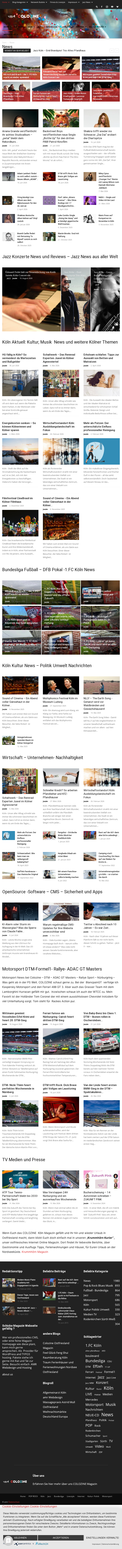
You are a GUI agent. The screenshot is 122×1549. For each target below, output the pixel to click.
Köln (30, 27)
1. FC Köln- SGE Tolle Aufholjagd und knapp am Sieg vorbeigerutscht (59, 644)
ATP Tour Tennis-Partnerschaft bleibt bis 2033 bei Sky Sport (19, 1196)
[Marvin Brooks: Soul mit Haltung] (49, 236)
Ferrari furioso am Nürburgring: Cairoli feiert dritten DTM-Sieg (65, 50)
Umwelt (89, 1446)
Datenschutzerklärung (110, 1544)
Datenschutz (14, 1502)
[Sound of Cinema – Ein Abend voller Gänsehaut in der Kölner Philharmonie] (61, 526)
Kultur (89, 1388)
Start (4, 42)
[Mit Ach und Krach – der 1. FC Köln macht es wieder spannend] (21, 68)
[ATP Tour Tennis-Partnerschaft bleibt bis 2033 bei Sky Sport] (20, 1179)
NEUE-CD (92, 1415)
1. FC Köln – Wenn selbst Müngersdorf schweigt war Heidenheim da (99, 594)
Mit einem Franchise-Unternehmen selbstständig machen (68, 874)
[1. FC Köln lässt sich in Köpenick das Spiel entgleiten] (21, 618)
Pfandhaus (91, 1420)
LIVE (88, 1394)
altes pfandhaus (92, 1350)
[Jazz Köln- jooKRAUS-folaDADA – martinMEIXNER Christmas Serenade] (106, 92)
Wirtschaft (91, 1452)
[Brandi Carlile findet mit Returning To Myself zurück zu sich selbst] (8, 236)
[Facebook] (101, 6)
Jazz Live (111, 1377)
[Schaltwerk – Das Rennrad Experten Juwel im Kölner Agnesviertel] (61, 383)
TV (111, 1441)
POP (88, 1425)
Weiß (108, 1447)
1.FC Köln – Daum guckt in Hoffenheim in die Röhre (68, 1296)
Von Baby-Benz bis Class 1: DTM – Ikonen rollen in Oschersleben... (100, 1017)
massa (97, 1394)
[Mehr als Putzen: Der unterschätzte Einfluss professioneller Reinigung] (102, 451)
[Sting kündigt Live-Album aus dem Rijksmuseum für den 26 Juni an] (8, 200)
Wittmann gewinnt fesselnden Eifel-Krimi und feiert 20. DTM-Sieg (18, 1017)
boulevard (92, 1356)
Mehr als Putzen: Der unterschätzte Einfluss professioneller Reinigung (99, 426)
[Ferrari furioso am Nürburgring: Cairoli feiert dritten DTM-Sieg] (46, 92)
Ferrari (89, 1372)
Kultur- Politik (96, 27)
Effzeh (98, 1366)
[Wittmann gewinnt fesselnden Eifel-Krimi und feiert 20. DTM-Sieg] (101, 68)
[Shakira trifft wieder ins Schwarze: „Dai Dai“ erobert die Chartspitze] (102, 118)
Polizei (111, 1420)
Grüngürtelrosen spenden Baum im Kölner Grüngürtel (25, 740)
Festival (99, 1372)
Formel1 (109, 1372)
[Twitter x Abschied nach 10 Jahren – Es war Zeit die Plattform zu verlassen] (102, 912)
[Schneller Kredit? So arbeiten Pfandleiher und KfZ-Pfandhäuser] (61, 777)
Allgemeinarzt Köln (54, 1392)
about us (7, 1374)
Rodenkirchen (93, 1430)
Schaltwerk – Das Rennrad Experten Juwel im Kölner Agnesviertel (59, 358)
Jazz (39, 27)
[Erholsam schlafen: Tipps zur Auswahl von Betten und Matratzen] (102, 383)
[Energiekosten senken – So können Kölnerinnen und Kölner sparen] (20, 451)
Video (99, 1446)
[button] (97, 6)
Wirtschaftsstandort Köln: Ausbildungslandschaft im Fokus (59, 426)
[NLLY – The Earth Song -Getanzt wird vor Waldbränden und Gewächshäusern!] (102, 685)
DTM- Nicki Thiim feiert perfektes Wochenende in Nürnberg (18, 1088)
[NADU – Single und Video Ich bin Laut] (90, 200)
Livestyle (66, 27)
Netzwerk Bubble (38, 2)
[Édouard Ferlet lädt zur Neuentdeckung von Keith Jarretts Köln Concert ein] (61, 66)
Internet (80, 27)
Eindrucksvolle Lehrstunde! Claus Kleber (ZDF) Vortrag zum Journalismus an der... (67, 1314)
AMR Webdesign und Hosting (19, 1365)
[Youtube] (112, 6)
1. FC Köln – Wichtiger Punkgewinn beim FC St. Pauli (97, 619)
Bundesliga (51, 27)
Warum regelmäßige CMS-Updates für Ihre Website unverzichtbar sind (58, 928)
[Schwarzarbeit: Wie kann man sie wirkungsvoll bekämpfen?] (8, 856)
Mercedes (91, 1399)
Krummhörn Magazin (35, 1251)
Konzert (102, 1382)
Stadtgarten (91, 1441)
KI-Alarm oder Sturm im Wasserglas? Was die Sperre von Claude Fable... (19, 928)
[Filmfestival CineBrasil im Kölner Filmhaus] (20, 523)
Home (4, 2)
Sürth (103, 1441)
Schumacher (93, 1436)
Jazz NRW (89, 1383)
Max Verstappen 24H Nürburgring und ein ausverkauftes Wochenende (59, 1196)
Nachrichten (94, 1409)
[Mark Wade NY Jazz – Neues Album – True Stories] (8, 1311)
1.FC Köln (93, 1345)
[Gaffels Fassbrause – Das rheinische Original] (8, 874)
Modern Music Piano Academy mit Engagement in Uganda (27, 1283)
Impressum (72, 2)
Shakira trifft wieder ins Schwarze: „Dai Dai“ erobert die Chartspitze (100, 135)
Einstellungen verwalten (102, 1537)
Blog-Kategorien (19, 2)
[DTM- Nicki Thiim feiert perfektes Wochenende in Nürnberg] (20, 1113)
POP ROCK (18, 27)
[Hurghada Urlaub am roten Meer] (49, 856)
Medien (108, 1394)
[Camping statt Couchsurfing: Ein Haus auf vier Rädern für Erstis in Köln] (90, 856)
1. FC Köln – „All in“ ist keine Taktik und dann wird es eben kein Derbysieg (100, 644)
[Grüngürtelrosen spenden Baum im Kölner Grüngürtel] (8, 740)
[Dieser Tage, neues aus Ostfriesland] (8, 1298)
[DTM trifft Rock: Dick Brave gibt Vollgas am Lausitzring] (49, 176)
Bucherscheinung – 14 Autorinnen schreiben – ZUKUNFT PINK (97, 1196)
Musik (111, 1404)
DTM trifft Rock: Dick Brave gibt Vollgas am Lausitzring (68, 176)
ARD (103, 1351)
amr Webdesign (52, 1397)
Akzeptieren (61, 1537)
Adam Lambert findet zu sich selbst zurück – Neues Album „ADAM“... (27, 176)
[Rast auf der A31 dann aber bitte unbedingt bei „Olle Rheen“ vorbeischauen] (90, 835)
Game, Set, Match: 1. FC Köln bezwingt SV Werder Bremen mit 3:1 (21, 644)
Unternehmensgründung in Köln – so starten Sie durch (109, 874)
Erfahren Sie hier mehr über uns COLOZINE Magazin (65, 1484)
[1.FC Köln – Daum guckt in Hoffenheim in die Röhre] (49, 1295)
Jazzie (4, 145)
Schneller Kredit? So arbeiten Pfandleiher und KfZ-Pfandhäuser (60, 794)
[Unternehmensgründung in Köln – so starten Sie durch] (90, 874)
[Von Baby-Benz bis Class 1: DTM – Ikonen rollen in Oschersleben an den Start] (102, 1041)
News (107, 1414)
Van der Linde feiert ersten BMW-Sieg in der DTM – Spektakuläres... (100, 1088)
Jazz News (86, 2)
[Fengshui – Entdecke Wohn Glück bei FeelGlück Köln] (49, 835)
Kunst (99, 1389)
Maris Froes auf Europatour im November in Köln (106, 218)
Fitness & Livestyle (57, 2)
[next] (117, 51)
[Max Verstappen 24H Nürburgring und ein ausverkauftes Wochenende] (61, 1179)
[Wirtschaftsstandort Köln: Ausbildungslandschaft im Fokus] (61, 451)
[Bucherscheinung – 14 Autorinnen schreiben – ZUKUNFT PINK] (102, 1179)
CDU (109, 1361)
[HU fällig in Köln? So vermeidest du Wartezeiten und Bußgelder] (20, 383)
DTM (88, 1366)
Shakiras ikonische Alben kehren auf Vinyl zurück (27, 218)
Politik (102, 1420)
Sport (105, 1436)
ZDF (100, 1452)
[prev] (112, 51)
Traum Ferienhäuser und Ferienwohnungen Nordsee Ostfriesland (60, 1367)
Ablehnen (20, 1537)
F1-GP (107, 1367)
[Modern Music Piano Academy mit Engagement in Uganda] (8, 1282)
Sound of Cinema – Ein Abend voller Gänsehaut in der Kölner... (61, 502)
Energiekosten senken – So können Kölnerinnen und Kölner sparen (19, 426)
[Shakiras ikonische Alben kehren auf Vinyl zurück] (8, 218)
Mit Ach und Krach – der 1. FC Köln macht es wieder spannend (21, 594)
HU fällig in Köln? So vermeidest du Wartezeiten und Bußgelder (19, 358)
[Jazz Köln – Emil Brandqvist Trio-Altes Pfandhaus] (16, 92)
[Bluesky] (117, 6)
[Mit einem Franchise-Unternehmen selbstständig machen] (49, 874)
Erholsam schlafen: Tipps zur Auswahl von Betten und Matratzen (101, 358)
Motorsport (10, 34)
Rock (98, 1425)
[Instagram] (107, 6)
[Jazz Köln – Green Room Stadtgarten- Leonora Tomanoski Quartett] (76, 92)
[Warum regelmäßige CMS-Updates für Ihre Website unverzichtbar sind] (61, 912)
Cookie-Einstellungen (15, 1506)
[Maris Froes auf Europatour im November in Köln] (90, 218)
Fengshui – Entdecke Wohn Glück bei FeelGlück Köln (67, 835)
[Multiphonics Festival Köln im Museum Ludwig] (61, 685)
